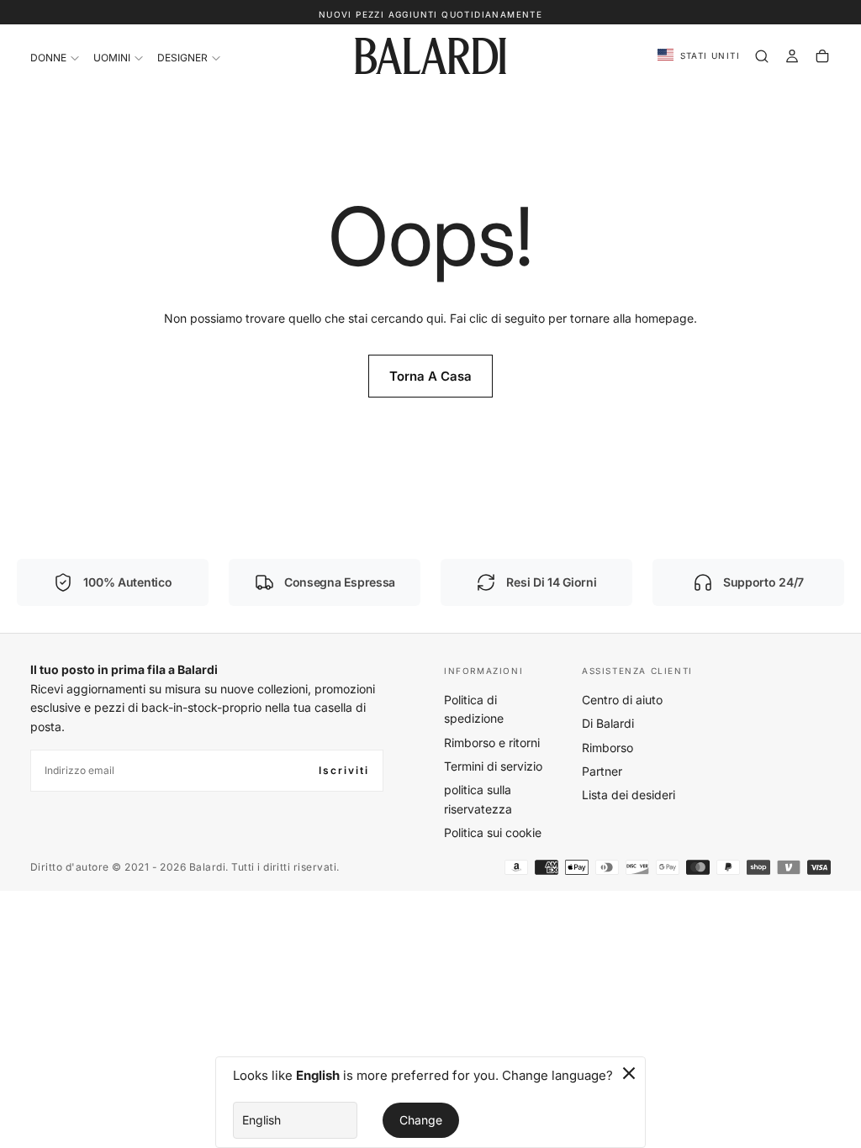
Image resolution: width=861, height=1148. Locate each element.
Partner (602, 771)
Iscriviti (344, 770)
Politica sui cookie (492, 832)
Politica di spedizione (474, 708)
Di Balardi (608, 723)
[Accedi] (792, 56)
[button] (699, 55)
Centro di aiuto (622, 699)
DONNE (48, 57)
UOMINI (111, 57)
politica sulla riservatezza (478, 798)
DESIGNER (182, 57)
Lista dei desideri (628, 794)
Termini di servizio (493, 766)
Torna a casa (430, 376)
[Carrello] (822, 56)
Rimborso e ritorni (492, 742)
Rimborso (607, 747)
